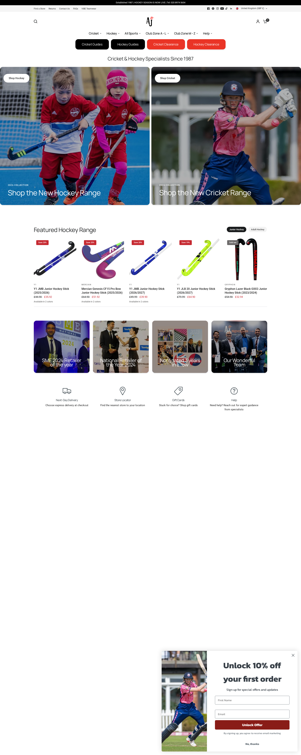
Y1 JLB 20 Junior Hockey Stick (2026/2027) (196, 290)
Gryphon (230, 285)
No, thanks (252, 744)
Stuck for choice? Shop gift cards (178, 405)
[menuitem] (40, 8)
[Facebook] (208, 8)
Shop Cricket (167, 78)
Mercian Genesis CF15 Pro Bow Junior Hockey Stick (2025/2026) (102, 290)
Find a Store (39, 8)
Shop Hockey (16, 78)
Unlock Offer (252, 724)
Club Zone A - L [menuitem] (156, 33)
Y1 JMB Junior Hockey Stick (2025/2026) (51, 290)
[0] (264, 21)
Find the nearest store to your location (122, 405)
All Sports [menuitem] (131, 33)
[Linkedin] (231, 8)
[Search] (36, 21)
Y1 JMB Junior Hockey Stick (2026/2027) (146, 290)
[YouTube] (222, 8)
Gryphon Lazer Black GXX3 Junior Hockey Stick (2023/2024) (246, 290)
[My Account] (257, 21)
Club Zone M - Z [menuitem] (184, 33)
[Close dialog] (293, 655)
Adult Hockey (257, 229)
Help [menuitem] (206, 33)
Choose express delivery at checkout (66, 405)
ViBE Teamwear (89, 8)
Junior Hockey (236, 229)
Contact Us (64, 8)
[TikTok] (226, 8)
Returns (52, 8)
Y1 (35, 285)
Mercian (86, 285)
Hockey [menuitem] (112, 33)
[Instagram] (217, 8)
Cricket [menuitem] (94, 33)
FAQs (75, 8)
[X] (213, 8)
